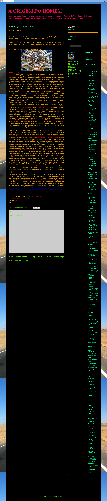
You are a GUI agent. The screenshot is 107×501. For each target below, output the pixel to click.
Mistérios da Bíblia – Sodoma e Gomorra (93, 420)
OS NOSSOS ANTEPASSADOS (92, 256)
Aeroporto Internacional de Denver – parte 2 (93, 293)
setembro (90, 469)
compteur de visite (71, 29)
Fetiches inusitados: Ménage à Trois (92, 352)
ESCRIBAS (91, 240)
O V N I (90, 69)
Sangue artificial (92, 242)
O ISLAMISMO (92, 81)
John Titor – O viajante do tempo (91, 452)
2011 (87, 60)
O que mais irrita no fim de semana (92, 369)
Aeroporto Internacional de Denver (93, 314)
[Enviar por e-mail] (33, 208)
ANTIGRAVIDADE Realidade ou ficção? (93, 146)
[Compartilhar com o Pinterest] (39, 208)
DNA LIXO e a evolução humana (91, 113)
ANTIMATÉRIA (92, 266)
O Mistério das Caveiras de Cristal (92, 283)
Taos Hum (90, 416)
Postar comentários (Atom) (21, 260)
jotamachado (74, 61)
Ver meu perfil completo (74, 76)
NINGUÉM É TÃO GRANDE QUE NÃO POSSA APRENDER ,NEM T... (93, 188)
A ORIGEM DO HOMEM (35, 10)
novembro (91, 64)
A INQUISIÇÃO (92, 217)
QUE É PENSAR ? (93, 260)
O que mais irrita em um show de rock (93, 374)
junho (89, 472)
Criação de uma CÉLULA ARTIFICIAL (92, 199)
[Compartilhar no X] (36, 208)
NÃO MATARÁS (92, 229)
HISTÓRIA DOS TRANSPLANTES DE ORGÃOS (93, 270)
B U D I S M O (91, 86)
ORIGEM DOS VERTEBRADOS (93, 250)
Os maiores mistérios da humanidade (92, 338)
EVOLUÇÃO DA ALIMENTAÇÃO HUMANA (93, 226)
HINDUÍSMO (91, 83)
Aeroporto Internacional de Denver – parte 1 (93, 288)
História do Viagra (93, 165)
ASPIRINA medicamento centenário (92, 119)
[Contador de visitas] (70, 28)
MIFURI (72, 36)
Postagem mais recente (18, 257)
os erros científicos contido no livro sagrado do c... (93, 439)
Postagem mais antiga (55, 257)
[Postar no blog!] (35, 208)
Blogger (61, 496)
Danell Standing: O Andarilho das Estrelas (93, 323)
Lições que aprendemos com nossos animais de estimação (92, 381)
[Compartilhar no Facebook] (38, 208)
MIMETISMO (91, 182)
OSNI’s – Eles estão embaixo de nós (92, 299)
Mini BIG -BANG (92, 172)
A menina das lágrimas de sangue (91, 329)
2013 (87, 55)
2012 (87, 57)
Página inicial (37, 257)
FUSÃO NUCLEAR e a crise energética (93, 140)
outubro (90, 67)
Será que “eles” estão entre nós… (92, 308)
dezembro (91, 62)
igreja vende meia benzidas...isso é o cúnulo (93, 465)
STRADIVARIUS (92, 71)
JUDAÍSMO (91, 128)
